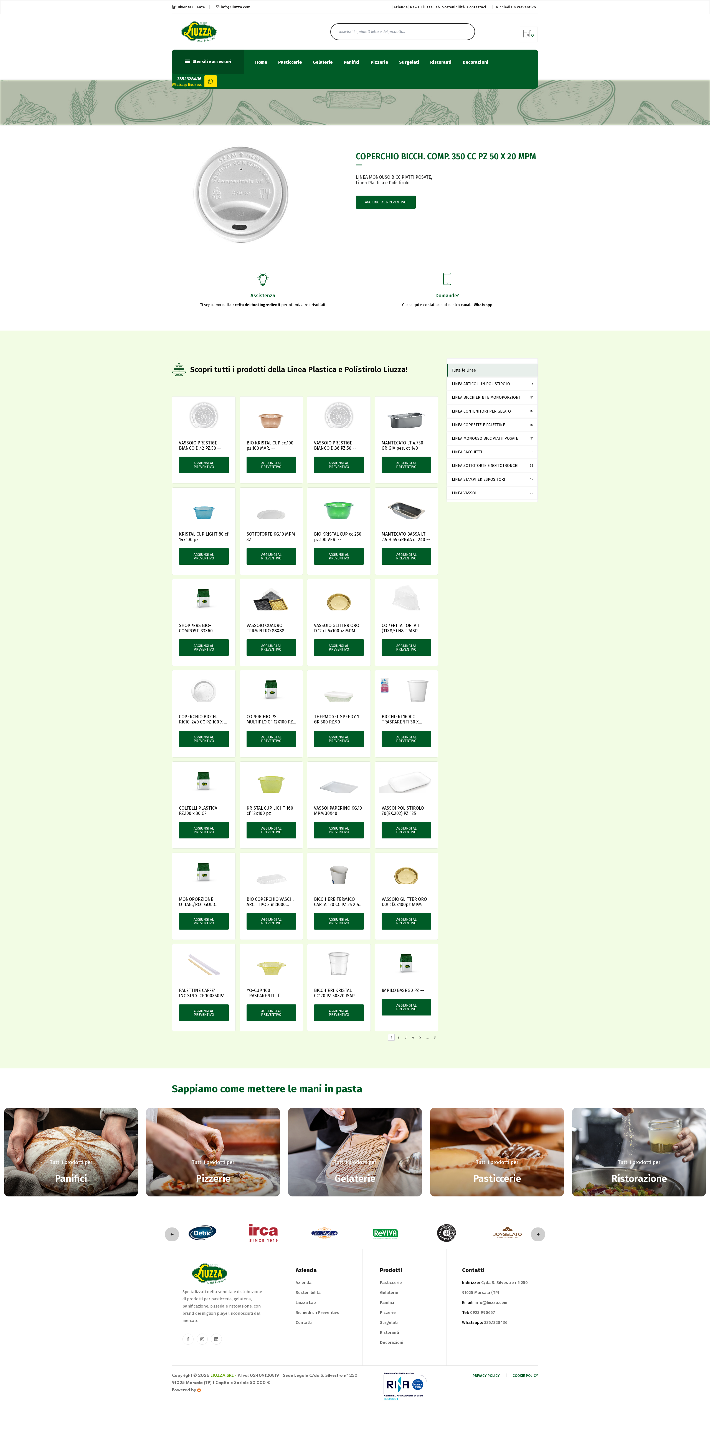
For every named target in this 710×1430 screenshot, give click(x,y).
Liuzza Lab (430, 7)
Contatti (304, 1322)
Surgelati (409, 62)
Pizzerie (379, 62)
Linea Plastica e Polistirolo (382, 182)
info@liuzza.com (235, 7)
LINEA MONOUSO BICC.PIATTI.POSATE (393, 177)
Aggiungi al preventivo (386, 202)
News (414, 7)
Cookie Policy (525, 1375)
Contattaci (476, 7)
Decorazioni (475, 62)
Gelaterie (323, 62)
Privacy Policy (486, 1375)
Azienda (401, 7)
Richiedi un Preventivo (317, 1312)
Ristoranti (441, 62)
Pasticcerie (290, 62)
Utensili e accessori (211, 61)
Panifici (351, 62)
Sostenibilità (453, 7)
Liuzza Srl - (224, 1376)
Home (261, 62)
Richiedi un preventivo (516, 7)
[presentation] (172, 1234)
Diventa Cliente (191, 7)
